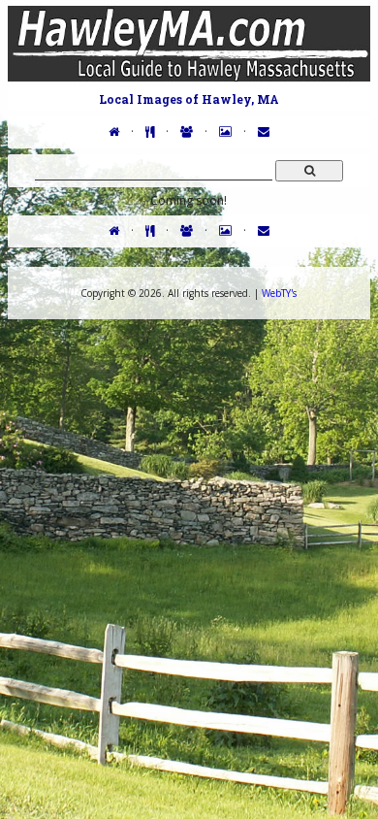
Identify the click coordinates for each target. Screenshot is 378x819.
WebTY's (279, 293)
